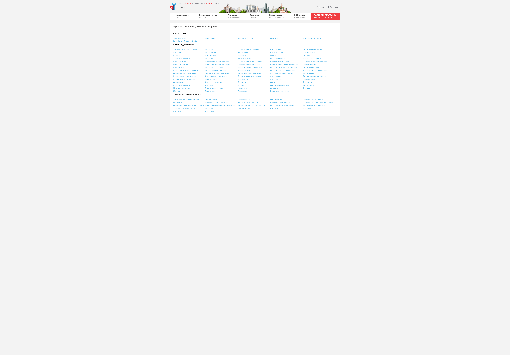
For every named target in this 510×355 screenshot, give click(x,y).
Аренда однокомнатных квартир (217, 73)
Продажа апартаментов (181, 61)
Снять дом (306, 55)
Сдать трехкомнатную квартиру (216, 76)
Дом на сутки (275, 82)
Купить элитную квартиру (312, 58)
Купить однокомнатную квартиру (282, 70)
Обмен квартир (178, 52)
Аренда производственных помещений (252, 105)
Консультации (276, 16)
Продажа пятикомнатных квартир (217, 64)
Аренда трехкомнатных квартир (249, 73)
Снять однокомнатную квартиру (314, 76)
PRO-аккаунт (300, 16)
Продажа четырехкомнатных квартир (284, 64)
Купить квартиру (211, 49)
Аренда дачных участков (279, 85)
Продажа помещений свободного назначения (319, 102)
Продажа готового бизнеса (280, 102)
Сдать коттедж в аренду (213, 82)
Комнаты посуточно (277, 52)
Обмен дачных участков (181, 88)
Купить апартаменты (277, 58)
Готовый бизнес (276, 38)
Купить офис (209, 108)
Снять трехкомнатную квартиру (184, 79)
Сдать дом (209, 85)
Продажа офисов (244, 99)
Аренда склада (178, 102)
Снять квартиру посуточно (312, 49)
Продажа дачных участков (280, 91)
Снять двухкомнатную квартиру (249, 76)
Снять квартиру (275, 49)
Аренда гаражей (211, 99)
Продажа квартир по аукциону (249, 49)
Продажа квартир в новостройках (250, 61)
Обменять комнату (309, 52)
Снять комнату (275, 79)
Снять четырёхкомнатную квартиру (186, 70)
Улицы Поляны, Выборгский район (185, 41)
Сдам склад (177, 111)
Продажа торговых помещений (216, 102)
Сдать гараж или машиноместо (314, 105)
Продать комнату (179, 67)
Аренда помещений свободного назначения (189, 105)
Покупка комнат (211, 79)
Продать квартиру (309, 64)
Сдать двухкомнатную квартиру (281, 73)
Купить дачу (307, 88)
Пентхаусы (177, 55)
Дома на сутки (275, 55)
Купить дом (242, 55)
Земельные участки (208, 16)
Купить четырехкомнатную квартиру (283, 67)
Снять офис (274, 108)
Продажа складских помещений (314, 99)
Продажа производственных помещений (220, 105)
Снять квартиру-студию (311, 67)
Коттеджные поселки (245, 38)
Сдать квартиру (308, 73)
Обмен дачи (177, 91)
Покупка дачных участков (214, 88)
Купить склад (307, 108)
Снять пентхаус (210, 55)
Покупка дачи (210, 91)
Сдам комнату (243, 79)
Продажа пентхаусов (180, 64)
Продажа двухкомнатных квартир (217, 61)
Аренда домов (178, 82)
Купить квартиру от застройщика (185, 49)
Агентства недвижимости (312, 38)
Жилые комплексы (179, 38)
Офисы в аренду (244, 108)
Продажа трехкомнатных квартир (250, 64)
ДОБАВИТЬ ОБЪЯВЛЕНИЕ (325, 16)
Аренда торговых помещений (249, 102)
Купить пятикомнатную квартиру (250, 67)
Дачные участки (309, 85)
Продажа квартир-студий (279, 61)
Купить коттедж (308, 82)
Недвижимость (182, 16)
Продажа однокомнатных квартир (315, 61)
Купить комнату (211, 52)
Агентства (234, 16)
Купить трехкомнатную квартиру (315, 70)
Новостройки (210, 38)
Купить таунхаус (211, 58)
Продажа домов (309, 79)
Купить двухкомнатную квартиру (217, 70)
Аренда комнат (243, 52)
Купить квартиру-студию (214, 67)
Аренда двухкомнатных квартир (184, 73)
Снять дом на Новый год (182, 58)
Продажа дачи (243, 91)
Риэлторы (254, 16)
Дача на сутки (275, 88)
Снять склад (209, 111)
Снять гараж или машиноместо (184, 108)
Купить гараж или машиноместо (282, 105)
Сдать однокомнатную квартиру (184, 76)
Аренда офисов (276, 99)
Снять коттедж (243, 82)
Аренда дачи (242, 88)
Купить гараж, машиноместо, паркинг (186, 99)
